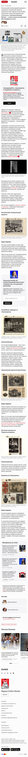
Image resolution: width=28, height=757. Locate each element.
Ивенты (3, 710)
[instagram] (7, 673)
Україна (3, 624)
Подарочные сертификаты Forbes (9, 732)
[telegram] (10, 673)
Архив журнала (5, 725)
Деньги (3, 567)
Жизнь (2, 5)
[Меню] (25, 2)
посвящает (14, 187)
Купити (9, 103)
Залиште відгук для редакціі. (9, 619)
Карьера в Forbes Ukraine (7, 706)
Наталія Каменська (13, 609)
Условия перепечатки (6, 713)
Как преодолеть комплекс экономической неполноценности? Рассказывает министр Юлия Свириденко (9, 562)
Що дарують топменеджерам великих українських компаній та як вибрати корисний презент (9, 574)
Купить (5, 694)
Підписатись (7, 303)
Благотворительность (6, 730)
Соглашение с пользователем (8, 703)
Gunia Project (5, 113)
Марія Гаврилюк (12, 602)
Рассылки (3, 715)
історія (7, 624)
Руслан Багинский (16, 348)
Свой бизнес (5, 554)
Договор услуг (4, 708)
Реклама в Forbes (5, 727)
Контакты (3, 701)
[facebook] (4, 673)
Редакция (3, 722)
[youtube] (13, 673)
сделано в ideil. (22, 754)
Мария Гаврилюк (12, 156)
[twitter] (2, 673)
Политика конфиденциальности (9, 717)
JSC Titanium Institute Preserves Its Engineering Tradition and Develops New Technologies (9, 654)
